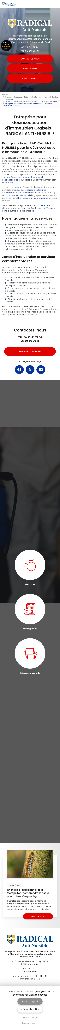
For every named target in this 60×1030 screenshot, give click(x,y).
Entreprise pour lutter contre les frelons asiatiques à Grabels (31, 289)
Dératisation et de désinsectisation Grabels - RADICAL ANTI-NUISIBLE (31, 101)
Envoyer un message (30, 351)
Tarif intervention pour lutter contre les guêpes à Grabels (30, 295)
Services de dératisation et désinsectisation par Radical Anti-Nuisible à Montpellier (30, 98)
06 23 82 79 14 (30, 47)
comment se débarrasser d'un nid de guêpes (25, 198)
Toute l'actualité (37, 916)
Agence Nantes (30, 78)
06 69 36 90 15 (30, 50)
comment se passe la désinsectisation (23, 178)
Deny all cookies (30, 1009)
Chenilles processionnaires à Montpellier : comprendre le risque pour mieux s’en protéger (28, 893)
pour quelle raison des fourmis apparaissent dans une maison (24, 191)
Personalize (31, 1017)
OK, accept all (31, 1001)
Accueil (5, 95)
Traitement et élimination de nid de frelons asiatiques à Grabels (27, 284)
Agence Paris (30, 68)
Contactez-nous (30, 58)
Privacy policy (31, 1023)
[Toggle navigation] (56, 4)
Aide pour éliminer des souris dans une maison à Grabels (31, 279)
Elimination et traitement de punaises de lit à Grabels (28, 300)
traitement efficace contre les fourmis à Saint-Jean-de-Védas (27, 207)
